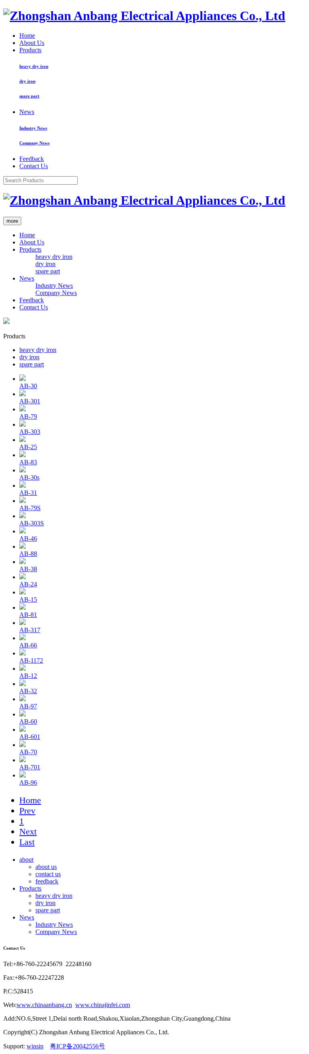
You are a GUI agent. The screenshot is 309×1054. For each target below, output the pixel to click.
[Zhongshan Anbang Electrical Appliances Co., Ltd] (144, 15)
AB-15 (28, 599)
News (26, 111)
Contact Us (33, 166)
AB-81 (28, 614)
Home (27, 35)
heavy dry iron (33, 66)
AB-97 (28, 706)
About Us (31, 42)
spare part (29, 96)
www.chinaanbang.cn (44, 1004)
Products (30, 50)
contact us (48, 874)
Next (28, 831)
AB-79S (30, 508)
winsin (35, 1046)
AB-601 (29, 736)
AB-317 (29, 630)
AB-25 (28, 447)
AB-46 (28, 538)
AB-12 (28, 675)
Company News (34, 142)
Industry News (33, 128)
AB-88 (28, 553)
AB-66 (28, 645)
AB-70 (28, 752)
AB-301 (29, 401)
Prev (27, 811)
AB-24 (28, 584)
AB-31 (28, 492)
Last (27, 842)
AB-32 (28, 691)
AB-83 (28, 462)
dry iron (27, 81)
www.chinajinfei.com (102, 1004)
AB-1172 (31, 660)
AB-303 (29, 431)
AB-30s (29, 477)
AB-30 (28, 386)
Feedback (31, 158)
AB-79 (28, 416)
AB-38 (28, 569)
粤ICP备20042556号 (77, 1046)
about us (46, 866)
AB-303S (31, 523)
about (26, 859)
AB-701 (29, 767)
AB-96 (28, 782)
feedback (46, 881)
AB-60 (28, 721)
